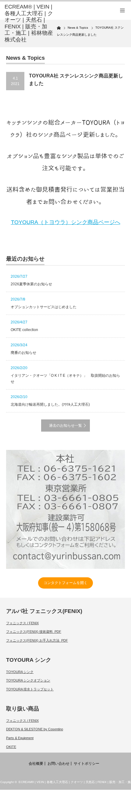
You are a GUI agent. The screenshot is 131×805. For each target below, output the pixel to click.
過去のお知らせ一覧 (65, 425)
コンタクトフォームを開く (65, 583)
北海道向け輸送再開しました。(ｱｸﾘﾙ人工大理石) (50, 404)
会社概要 (36, 763)
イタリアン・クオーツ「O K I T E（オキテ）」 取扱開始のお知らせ (65, 378)
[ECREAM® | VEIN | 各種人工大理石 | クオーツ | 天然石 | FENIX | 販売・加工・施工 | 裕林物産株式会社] (31, 23)
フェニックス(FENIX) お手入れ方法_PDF (37, 640)
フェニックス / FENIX (22, 623)
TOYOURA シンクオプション (28, 680)
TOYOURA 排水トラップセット (30, 689)
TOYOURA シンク (20, 672)
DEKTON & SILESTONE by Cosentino (34, 729)
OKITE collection (24, 330)
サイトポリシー (86, 763)
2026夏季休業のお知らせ (31, 284)
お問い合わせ (58, 763)
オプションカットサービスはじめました (43, 307)
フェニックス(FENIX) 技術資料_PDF (33, 631)
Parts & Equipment (20, 738)
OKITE (11, 747)
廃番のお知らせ (23, 353)
